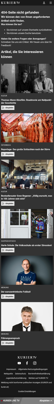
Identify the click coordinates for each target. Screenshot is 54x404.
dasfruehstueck (8, 241)
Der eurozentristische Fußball (15, 291)
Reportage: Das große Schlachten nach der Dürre (25, 149)
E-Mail (26, 42)
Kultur (4, 96)
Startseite (33, 30)
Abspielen (9, 108)
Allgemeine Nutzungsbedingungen (33, 369)
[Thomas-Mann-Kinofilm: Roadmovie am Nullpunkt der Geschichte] (27, 78)
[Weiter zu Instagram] (34, 363)
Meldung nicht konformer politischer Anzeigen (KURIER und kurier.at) (26, 384)
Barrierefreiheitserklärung (39, 374)
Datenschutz (20, 374)
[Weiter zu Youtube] (19, 363)
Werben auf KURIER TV (38, 378)
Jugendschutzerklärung (16, 378)
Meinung (5, 288)
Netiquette (8, 374)
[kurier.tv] (27, 357)
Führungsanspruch (10, 338)
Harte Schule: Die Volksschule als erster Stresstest (26, 245)
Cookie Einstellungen (27, 391)
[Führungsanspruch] (27, 316)
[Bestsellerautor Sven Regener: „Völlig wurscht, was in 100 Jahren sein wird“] (27, 174)
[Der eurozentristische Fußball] (27, 270)
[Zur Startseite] (10, 3)
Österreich (6, 145)
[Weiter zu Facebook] (27, 363)
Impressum (11, 369)
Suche (28, 33)
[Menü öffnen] (51, 3)
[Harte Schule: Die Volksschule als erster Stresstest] (27, 223)
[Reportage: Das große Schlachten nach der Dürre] (27, 127)
